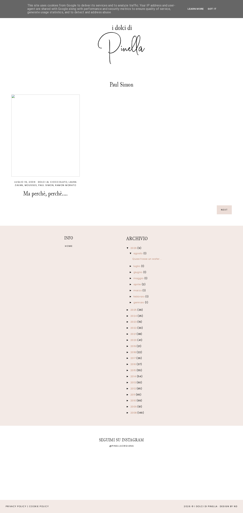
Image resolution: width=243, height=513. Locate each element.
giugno (138, 272)
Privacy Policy (16, 506)
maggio (138, 278)
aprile (137, 284)
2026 (133, 248)
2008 (133, 413)
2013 (133, 382)
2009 (133, 406)
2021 (133, 334)
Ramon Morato (65, 185)
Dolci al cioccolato (52, 181)
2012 (133, 388)
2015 (133, 370)
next (224, 209)
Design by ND (228, 506)
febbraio (139, 296)
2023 (133, 322)
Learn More (196, 8)
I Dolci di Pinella (206, 506)
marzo (138, 290)
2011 (133, 394)
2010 (133, 400)
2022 (133, 328)
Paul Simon (46, 185)
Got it (212, 8)
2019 (133, 346)
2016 (133, 364)
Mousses (31, 185)
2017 (133, 358)
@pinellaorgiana (121, 445)
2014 (133, 376)
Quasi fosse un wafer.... (147, 259)
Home (69, 246)
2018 (133, 352)
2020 (133, 340)
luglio (137, 266)
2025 (133, 310)
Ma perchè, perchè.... (45, 193)
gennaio (139, 302)
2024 (134, 316)
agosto (138, 253)
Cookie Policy (39, 506)
